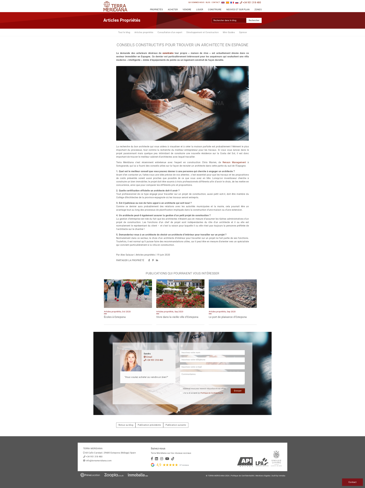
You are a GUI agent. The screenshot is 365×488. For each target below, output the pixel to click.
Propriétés (156, 9)
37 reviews (184, 465)
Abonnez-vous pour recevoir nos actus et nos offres (204, 389)
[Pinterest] (153, 260)
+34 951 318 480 (251, 2)
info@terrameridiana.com (98, 460)
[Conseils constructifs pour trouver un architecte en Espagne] (232, 2)
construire (168, 53)
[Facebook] (149, 260)
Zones (258, 9)
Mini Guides (229, 32)
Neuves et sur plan (238, 9)
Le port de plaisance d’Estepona (228, 316)
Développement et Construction (202, 32)
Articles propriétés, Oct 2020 (117, 311)
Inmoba (282, 476)
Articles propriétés (143, 32)
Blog (208, 2)
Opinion (243, 32)
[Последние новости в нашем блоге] (237, 2)
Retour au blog (125, 425)
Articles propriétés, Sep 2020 (169, 311)
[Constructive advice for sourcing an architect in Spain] (223, 2)
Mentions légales (263, 476)
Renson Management (234, 162)
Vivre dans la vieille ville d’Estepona (177, 316)
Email (149, 357)
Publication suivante (176, 425)
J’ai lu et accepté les (203, 393)
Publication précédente (149, 425)
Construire (215, 9)
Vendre (187, 9)
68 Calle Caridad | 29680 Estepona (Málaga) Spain (110, 452)
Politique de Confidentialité (212, 393)
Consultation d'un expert (170, 32)
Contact (216, 2)
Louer (199, 9)
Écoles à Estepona (115, 316)
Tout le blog (124, 32)
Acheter (173, 9)
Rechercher (254, 20)
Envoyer (238, 390)
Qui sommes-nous (196, 2)
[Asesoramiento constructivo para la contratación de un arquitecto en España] (227, 2)
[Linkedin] (157, 260)
